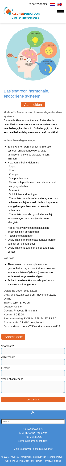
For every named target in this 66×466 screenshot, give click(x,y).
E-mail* (5, 368)
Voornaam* (7, 346)
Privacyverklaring (52, 460)
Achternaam (8, 357)
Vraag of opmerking (12, 379)
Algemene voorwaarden (17, 460)
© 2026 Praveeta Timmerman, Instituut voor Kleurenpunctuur (32, 456)
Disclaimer (36, 460)
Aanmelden (33, 105)
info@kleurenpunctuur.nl (34, 441)
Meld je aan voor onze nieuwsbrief (32, 449)
